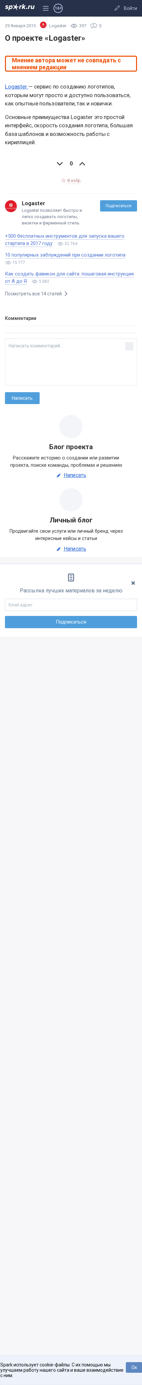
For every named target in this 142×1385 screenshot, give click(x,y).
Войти (130, 8)
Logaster (16, 86)
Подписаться (118, 206)
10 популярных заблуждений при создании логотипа (65, 255)
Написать (75, 475)
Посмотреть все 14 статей (34, 293)
